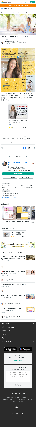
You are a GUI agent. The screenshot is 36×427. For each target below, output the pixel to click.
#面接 (13, 138)
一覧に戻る (18, 156)
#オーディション (20, 138)
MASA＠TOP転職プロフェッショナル (20, 163)
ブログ (16, 12)
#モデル (4, 142)
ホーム (2, 12)
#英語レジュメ (6, 138)
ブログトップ (9, 12)
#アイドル (11, 142)
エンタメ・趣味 (23, 12)
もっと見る (32, 203)
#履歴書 (28, 138)
